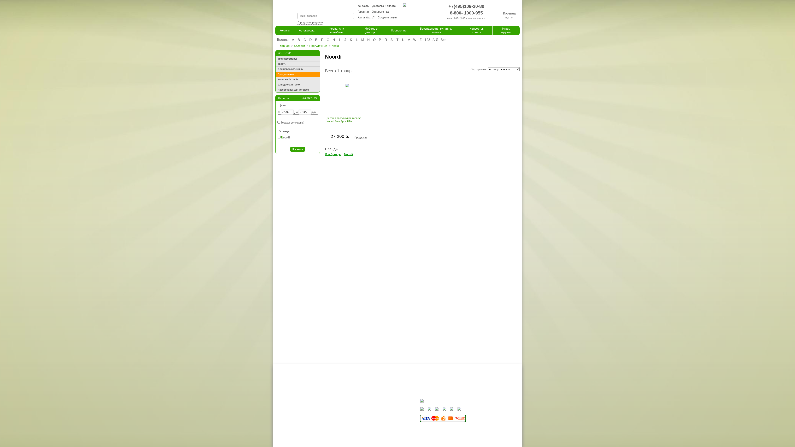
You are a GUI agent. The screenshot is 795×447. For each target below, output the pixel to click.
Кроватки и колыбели (382, 415)
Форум (338, 411)
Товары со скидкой (292, 122)
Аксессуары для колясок (293, 89)
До (296, 112)
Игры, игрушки (378, 435)
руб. (314, 112)
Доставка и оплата (384, 5)
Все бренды (333, 154)
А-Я (435, 40)
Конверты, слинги (380, 431)
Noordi (348, 154)
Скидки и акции (387, 17)
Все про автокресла (346, 407)
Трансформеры (287, 58)
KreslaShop (326, 7)
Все (443, 40)
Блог (337, 415)
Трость (282, 63)
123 (427, 40)
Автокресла (306, 30)
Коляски (284, 30)
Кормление (399, 30)
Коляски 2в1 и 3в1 (289, 79)
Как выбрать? (366, 17)
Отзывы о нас (380, 11)
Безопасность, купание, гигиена (388, 427)
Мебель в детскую (380, 419)
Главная (284, 45)
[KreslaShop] (281, 12)
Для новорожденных (290, 69)
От (278, 112)
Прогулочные (318, 45)
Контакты (363, 5)
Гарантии (363, 11)
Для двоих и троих (289, 84)
